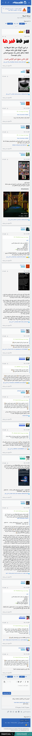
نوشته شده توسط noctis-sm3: (21, 511)
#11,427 (4, 508)
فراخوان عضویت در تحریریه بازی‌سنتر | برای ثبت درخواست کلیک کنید (13, 9)
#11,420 (4, 234)
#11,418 (4, 132)
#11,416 (4, 76)
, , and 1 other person (17, 573)
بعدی (10, 23)
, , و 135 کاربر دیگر (15, 62)
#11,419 (4, 159)
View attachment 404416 (22, 518)
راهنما (9, 723)
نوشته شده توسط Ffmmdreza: (21, 237)
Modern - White (24, 720)
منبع (27, 240)
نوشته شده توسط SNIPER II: (22, 367)
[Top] (28, 725)
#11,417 (4, 108)
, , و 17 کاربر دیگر (17, 94)
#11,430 (4, 654)
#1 (3, 36)
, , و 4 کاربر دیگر (17, 449)
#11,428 (4, 588)
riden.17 (27, 702)
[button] (28, 2)
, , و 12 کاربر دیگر (14, 382)
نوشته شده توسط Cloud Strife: (21, 339)
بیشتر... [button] (16, 249)
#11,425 (4, 430)
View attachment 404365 (22, 115)
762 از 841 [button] (16, 23)
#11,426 (4, 463)
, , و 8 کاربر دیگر (18, 219)
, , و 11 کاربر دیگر (18, 322)
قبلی (21, 23)
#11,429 (4, 622)
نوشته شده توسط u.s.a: (23, 111)
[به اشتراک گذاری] (5, 36)
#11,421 (4, 271)
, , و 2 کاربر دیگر (15, 349)
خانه (6, 723)
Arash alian (16, 702)
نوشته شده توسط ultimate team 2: (20, 433)
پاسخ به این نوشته (6, 65)
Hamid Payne (22, 702)
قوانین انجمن (20, 723)
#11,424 (4, 397)
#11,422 (4, 336)
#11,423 (4, 363)
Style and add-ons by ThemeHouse (18, 730)
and (19, 145)
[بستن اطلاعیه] (3, 9)
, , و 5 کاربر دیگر (16, 257)
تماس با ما (26, 723)
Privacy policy (14, 723)
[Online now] (26, 460)
